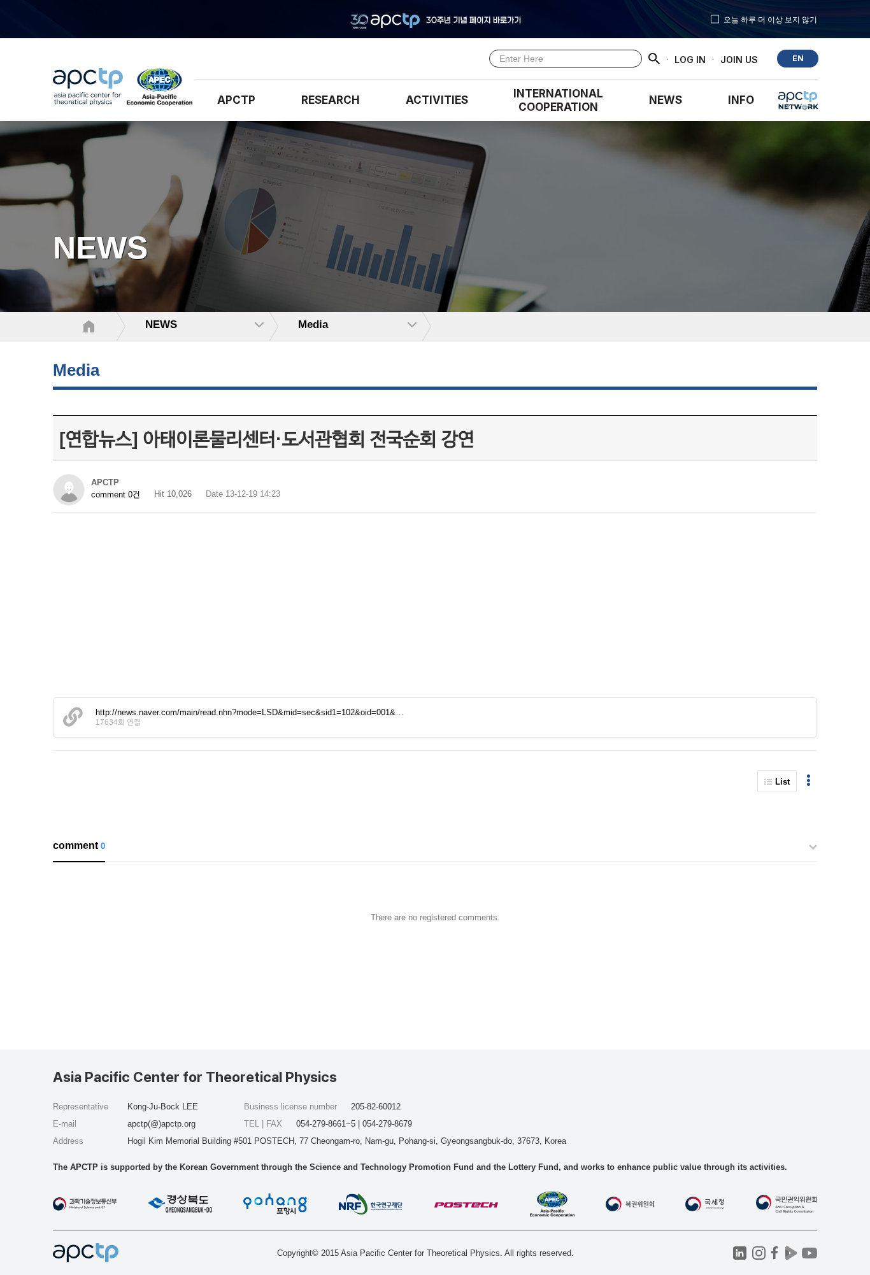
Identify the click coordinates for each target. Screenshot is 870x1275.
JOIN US (739, 58)
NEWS (665, 100)
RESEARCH (330, 100)
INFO (741, 100)
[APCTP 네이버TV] (791, 1253)
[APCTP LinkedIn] (740, 1253)
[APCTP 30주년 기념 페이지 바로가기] (435, 19)
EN (798, 58)
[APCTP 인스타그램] (759, 1253)
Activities (437, 100)
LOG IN (690, 58)
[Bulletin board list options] (808, 781)
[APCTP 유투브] (809, 1253)
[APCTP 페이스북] (775, 1253)
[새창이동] (160, 90)
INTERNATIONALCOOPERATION (558, 100)
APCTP (236, 100)
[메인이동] (88, 89)
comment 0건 (115, 494)
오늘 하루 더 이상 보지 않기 (770, 19)
